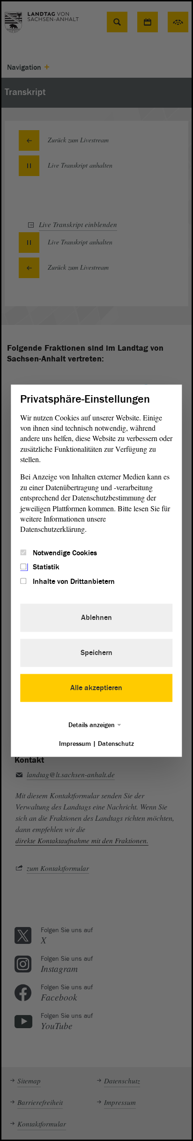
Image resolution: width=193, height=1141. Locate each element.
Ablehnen (96, 617)
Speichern (96, 652)
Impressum (75, 743)
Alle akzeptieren (96, 687)
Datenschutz (116, 743)
